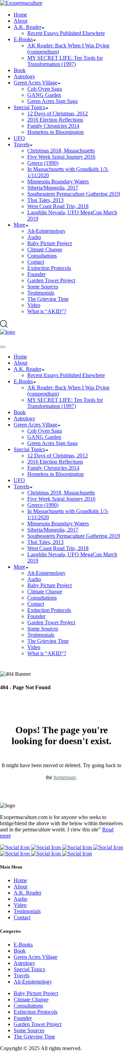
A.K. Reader (27, 893)
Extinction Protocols (35, 1012)
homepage (65, 777)
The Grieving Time (34, 1036)
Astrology (24, 963)
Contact (22, 917)
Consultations (28, 1006)
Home (20, 880)
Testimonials (27, 911)
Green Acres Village (35, 957)
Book (20, 951)
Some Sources (29, 1030)
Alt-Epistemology (33, 982)
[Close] (2, 347)
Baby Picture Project (36, 993)
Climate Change (31, 999)
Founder (23, 1018)
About (20, 886)
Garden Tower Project (38, 1024)
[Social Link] (15, 847)
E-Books (23, 944)
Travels (21, 975)
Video (20, 905)
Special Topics (29, 969)
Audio (20, 899)
